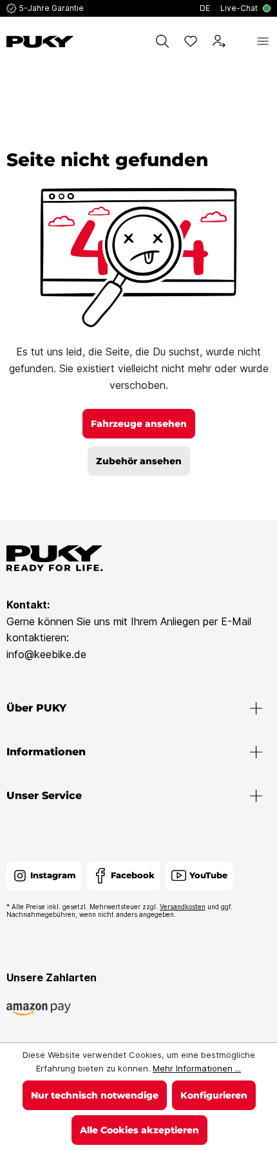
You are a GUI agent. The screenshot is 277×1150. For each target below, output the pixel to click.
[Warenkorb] (241, 41)
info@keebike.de (46, 654)
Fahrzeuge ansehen (139, 423)
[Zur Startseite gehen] (40, 42)
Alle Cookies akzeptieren (139, 1130)
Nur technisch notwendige (94, 1095)
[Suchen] (162, 41)
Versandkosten (182, 906)
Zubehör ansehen (139, 461)
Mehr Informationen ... (197, 1068)
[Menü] (263, 41)
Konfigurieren (213, 1095)
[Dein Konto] (219, 41)
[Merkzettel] (191, 41)
